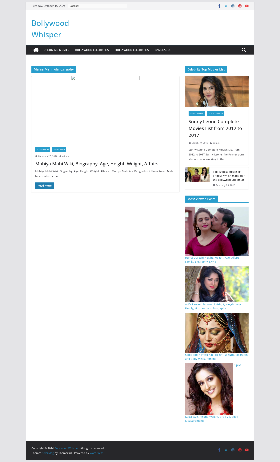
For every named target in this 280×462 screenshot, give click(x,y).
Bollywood (43, 149)
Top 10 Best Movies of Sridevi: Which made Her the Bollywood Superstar (229, 175)
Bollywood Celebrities (92, 50)
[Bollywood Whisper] (36, 50)
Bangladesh (164, 50)
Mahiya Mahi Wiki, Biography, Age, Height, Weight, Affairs (96, 163)
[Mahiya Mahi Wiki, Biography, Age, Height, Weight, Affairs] (105, 109)
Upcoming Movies (56, 50)
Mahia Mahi (59, 149)
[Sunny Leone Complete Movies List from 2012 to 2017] (217, 92)
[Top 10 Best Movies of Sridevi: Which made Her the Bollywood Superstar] (197, 178)
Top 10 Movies (215, 113)
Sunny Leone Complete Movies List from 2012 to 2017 (215, 128)
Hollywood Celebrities (132, 50)
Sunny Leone (196, 113)
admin (65, 156)
